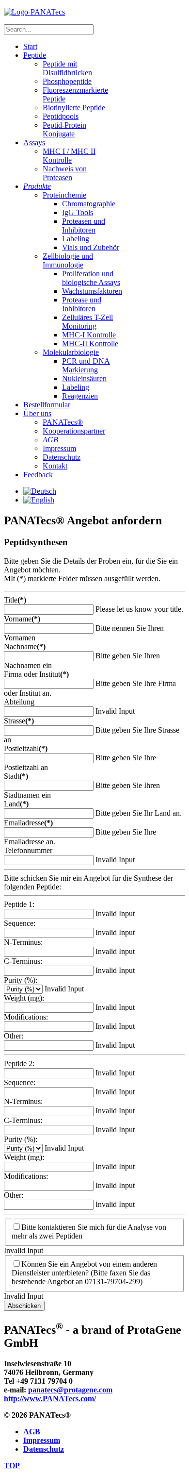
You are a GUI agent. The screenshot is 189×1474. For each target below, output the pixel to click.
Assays (34, 142)
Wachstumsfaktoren (92, 291)
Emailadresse (28, 823)
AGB (31, 1431)
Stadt (16, 776)
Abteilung (19, 702)
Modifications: (26, 1017)
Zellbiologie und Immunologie (68, 260)
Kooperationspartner (74, 431)
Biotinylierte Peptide (74, 107)
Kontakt (55, 466)
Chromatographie (88, 204)
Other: (13, 1036)
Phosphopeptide (67, 81)
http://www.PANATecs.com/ (50, 1398)
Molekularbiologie (71, 352)
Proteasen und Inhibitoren (83, 225)
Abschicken (24, 1305)
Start (30, 46)
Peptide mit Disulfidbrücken (67, 68)
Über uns (37, 413)
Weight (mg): (24, 998)
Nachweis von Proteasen (65, 173)
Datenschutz (61, 457)
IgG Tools (77, 212)
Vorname (22, 619)
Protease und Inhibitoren (81, 304)
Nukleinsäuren (84, 378)
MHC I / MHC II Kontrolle (69, 155)
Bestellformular (46, 405)
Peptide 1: (19, 904)
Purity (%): (20, 980)
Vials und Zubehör (90, 247)
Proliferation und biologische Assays (91, 277)
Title (15, 600)
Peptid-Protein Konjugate (64, 129)
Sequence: (19, 923)
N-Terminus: (23, 942)
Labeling (75, 238)
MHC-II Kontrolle (90, 343)
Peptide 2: (19, 1063)
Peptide (34, 55)
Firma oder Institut (36, 674)
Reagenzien (80, 396)
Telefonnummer (28, 850)
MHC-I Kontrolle (89, 335)
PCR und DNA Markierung (86, 365)
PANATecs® (63, 422)
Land (16, 804)
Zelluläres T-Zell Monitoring (87, 321)
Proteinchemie (64, 195)
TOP (12, 1465)
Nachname (25, 646)
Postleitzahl (25, 748)
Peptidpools (61, 116)
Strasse (19, 721)
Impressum (59, 448)
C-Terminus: (23, 961)
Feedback (38, 474)
